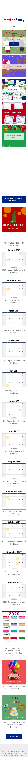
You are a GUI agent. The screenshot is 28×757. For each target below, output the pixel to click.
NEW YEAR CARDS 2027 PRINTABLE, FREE (14, 199)
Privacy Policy (19, 755)
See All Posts (14, 736)
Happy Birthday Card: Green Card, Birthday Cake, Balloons (14, 724)
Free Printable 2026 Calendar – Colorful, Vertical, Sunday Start (14, 650)
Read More (14, 44)
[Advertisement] (14, 8)
